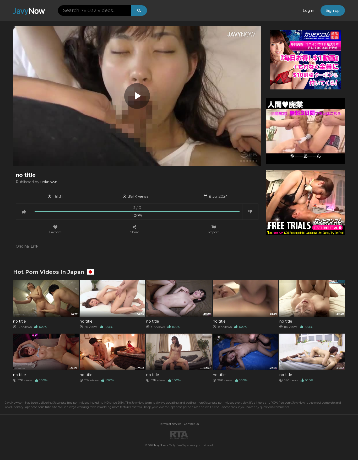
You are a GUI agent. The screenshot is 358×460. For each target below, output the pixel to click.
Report (213, 232)
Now (29, 10)
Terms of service (170, 424)
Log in (308, 10)
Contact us (191, 424)
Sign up (333, 10)
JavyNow (160, 445)
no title (19, 321)
